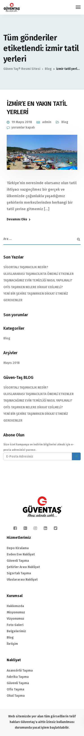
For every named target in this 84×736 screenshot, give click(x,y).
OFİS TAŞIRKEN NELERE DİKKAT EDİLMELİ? (33, 287)
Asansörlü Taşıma (20, 670)
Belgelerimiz (16, 631)
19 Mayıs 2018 (22, 122)
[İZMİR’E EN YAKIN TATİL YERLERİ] (42, 155)
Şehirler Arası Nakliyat (23, 567)
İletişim (12, 644)
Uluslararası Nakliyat (22, 579)
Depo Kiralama (18, 548)
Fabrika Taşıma (18, 677)
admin (46, 122)
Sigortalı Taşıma (19, 573)
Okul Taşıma (16, 696)
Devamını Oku (17, 219)
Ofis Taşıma (15, 689)
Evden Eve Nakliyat (21, 554)
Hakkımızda (15, 606)
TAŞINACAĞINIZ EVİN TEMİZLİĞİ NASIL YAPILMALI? (37, 280)
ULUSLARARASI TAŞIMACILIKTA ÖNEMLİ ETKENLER (38, 274)
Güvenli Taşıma (18, 561)
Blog (64, 122)
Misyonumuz (16, 612)
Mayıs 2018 (11, 363)
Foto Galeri (15, 625)
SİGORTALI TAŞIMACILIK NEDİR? (25, 267)
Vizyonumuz (15, 619)
